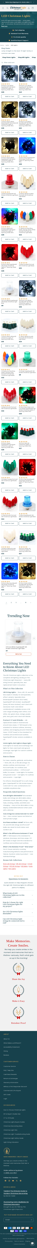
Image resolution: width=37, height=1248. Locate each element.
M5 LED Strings (21, 864)
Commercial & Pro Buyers (12, 1090)
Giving (6, 1051)
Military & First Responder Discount (15, 1086)
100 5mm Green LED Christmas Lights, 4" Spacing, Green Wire (25, 550)
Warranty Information (11, 1082)
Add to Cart (18, 654)
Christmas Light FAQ (10, 1130)
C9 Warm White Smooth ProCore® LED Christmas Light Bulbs (8, 550)
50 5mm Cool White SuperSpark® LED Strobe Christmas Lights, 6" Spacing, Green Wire (8, 87)
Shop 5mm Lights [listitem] (9, 57)
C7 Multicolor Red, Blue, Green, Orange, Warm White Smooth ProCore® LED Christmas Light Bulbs (27, 230)
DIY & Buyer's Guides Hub (12, 1114)
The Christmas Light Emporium (15, 1238)
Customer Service (10, 1066)
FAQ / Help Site (9, 1070)
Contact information (19, 1244)
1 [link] (6, 603)
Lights (7, 45)
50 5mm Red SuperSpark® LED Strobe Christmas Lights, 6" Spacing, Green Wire (9, 266)
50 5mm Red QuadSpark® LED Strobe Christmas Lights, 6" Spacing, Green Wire (26, 481)
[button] (3, 8)
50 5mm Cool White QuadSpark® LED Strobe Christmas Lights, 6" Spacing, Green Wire (26, 124)
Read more (4, 26)
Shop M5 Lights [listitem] (23, 57)
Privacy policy (9, 1241)
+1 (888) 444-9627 (10, 1173)
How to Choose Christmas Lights (15, 1110)
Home (2, 45)
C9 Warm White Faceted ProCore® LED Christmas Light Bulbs (26, 195)
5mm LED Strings (9, 864)
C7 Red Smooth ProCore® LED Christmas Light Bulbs (9, 516)
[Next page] (31, 603)
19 (25, 602)
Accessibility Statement (12, 1047)
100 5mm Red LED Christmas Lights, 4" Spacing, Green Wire (25, 445)
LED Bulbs (24, 866)
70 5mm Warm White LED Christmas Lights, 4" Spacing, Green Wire (8, 338)
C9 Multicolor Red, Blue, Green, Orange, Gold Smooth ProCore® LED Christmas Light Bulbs (8, 373)
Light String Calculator (11, 1142)
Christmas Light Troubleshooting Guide (17, 1134)
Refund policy (30, 1238)
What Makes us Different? (12, 1043)
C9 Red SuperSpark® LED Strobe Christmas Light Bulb (9, 194)
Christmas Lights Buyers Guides (14, 1122)
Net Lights (12, 869)
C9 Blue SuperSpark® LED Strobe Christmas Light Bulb (27, 516)
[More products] (34, 638)
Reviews (6, 1055)
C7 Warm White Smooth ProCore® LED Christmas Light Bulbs (26, 338)
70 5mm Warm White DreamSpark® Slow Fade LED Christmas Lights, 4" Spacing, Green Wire (9, 124)
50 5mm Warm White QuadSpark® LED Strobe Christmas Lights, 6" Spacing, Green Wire (26, 585)
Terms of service (19, 1241)
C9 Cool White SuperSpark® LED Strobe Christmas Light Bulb (9, 302)
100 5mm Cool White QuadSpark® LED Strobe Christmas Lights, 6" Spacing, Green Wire (26, 302)
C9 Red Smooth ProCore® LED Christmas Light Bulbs (9, 407)
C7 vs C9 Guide (9, 1118)
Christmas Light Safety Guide (13, 1138)
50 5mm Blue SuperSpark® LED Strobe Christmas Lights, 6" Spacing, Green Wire (27, 160)
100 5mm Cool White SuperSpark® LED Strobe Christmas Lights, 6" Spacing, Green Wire (26, 87)
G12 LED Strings (14, 866)
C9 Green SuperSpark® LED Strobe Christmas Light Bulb (27, 371)
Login (5, 1099)
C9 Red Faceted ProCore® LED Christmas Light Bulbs (26, 265)
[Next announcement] (34, 2)
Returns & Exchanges (11, 1078)
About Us (7, 1039)
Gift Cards (7, 1094)
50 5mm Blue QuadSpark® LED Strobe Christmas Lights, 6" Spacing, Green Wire (9, 585)
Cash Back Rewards (10, 1074)
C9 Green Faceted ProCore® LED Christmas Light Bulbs (9, 480)
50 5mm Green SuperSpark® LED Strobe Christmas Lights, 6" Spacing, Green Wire (8, 445)
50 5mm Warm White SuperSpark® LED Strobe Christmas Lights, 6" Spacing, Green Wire (8, 160)
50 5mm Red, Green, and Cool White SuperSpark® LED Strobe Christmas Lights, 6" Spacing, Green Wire (27, 409)
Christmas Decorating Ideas (13, 1126)
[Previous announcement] (3, 2)
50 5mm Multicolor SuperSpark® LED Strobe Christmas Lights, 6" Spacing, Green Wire (8, 230)
